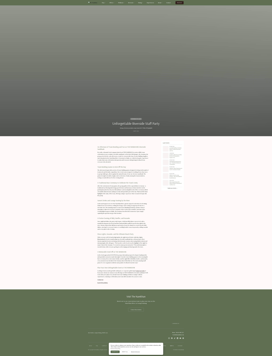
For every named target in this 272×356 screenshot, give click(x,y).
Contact (168, 2)
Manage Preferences (135, 351)
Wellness (120, 2)
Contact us (100, 279)
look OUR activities (102, 282)
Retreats (130, 2)
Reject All (125, 351)
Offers (111, 2)
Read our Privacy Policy (115, 348)
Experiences (150, 2)
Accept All (115, 351)
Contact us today (140, 271)
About (159, 2)
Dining (140, 2)
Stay (103, 2)
